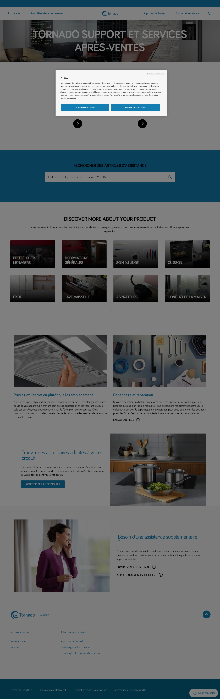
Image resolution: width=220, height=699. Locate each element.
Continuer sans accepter (155, 74)
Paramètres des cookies (85, 107)
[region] (111, 93)
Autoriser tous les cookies (135, 107)
